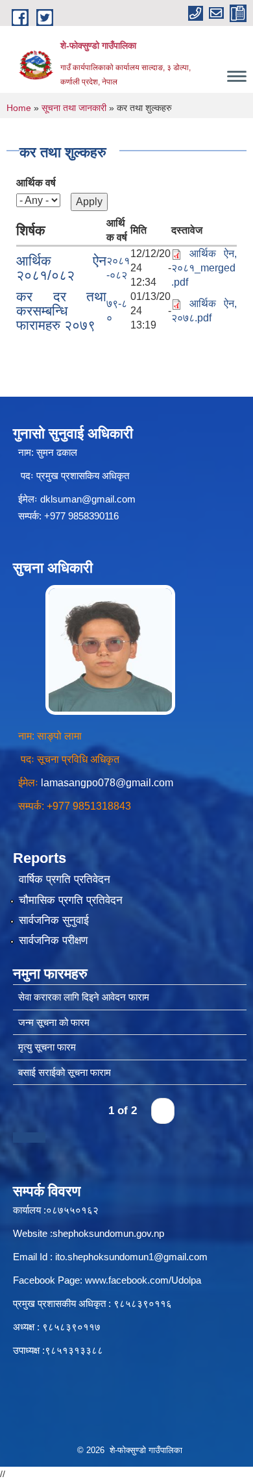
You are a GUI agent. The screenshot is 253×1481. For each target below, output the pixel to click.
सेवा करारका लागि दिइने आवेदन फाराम (83, 996)
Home (18, 108)
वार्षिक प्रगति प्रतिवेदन (64, 879)
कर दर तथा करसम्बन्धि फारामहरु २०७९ (61, 310)
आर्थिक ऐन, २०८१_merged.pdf (204, 268)
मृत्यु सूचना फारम (47, 1046)
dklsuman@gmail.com (88, 498)
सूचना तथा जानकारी (74, 108)
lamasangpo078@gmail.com (107, 782)
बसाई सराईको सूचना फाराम (64, 1072)
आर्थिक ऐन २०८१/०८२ (61, 267)
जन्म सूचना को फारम (54, 1022)
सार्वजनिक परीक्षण (53, 940)
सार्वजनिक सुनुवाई (54, 920)
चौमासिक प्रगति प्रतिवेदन (71, 900)
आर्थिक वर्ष (36, 182)
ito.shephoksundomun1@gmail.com (131, 1256)
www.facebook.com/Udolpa (143, 1280)
